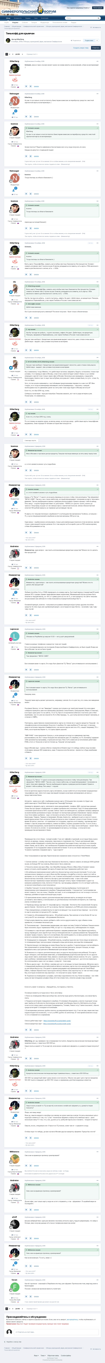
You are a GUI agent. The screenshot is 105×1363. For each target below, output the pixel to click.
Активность (18, 18)
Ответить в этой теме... (26, 1332)
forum (14, 1280)
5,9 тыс (15, 85)
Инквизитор (14, 485)
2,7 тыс (15, 647)
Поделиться (76, 40)
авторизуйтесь (72, 1319)
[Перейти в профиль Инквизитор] (14, 492)
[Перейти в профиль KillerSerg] (8, 40)
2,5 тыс (15, 300)
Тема (43, 1355)
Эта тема (91, 18)
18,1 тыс (15, 508)
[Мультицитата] (26, 86)
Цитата (36, 86)
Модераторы (45, 22)
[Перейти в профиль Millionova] (14, 1159)
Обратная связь (53, 1355)
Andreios (14, 546)
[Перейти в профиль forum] (14, 1287)
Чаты (35, 18)
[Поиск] (98, 18)
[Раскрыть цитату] (27, 128)
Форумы (15, 22)
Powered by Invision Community (52, 1360)
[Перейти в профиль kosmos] (14, 131)
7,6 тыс (15, 564)
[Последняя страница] (22, 54)
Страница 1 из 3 (32, 54)
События (25, 22)
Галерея (34, 22)
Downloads (44, 18)
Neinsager (14, 94)
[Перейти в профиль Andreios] (14, 553)
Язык (36, 1355)
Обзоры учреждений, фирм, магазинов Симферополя (43, 41)
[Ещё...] (97, 61)
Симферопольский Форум (28, 7)
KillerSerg (20, 39)
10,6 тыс (15, 1298)
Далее (17, 54)
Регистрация (97, 8)
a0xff (14, 1217)
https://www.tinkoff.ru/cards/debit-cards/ (57, 1021)
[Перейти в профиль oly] (14, 289)
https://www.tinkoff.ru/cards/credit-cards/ (57, 1024)
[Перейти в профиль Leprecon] (14, 636)
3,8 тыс (15, 142)
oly (14, 282)
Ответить (95, 48)
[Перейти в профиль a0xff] (14, 1224)
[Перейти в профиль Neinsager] (14, 101)
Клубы (7, 22)
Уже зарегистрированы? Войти (78, 8)
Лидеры (73, 22)
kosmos (14, 124)
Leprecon (14, 629)
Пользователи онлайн (60, 22)
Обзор (8, 18)
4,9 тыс (15, 1169)
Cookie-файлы (66, 1355)
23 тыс (15, 117)
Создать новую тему (80, 48)
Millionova (14, 1152)
